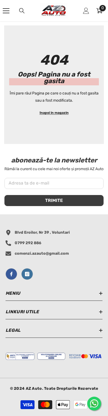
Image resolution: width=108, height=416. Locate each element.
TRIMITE (54, 200)
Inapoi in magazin (54, 113)
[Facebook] (11, 274)
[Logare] (86, 11)
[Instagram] (27, 274)
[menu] (6, 10)
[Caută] (22, 10)
